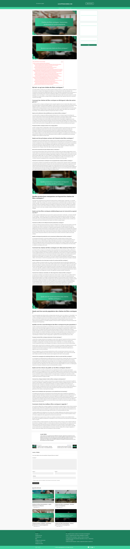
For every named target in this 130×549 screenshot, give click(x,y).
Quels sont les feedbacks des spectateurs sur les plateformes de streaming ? (47, 83)
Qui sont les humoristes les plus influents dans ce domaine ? (44, 68)
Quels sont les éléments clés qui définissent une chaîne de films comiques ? (46, 65)
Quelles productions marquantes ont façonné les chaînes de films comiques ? (48, 70)
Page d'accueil (90, 3)
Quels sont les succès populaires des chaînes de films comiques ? (45, 77)
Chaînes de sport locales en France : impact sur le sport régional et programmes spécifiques (89, 18)
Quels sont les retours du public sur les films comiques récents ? (44, 81)
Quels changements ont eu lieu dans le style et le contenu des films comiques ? (47, 75)
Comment (34, 457)
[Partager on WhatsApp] (94, 547)
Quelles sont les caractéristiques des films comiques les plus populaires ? (46, 78)
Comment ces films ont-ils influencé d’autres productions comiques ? (46, 72)
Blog (36, 538)
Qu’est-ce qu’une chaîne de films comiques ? (41, 63)
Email (56, 471)
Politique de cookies (39, 543)
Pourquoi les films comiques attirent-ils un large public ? (43, 66)
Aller (89, 44)
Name (34, 471)
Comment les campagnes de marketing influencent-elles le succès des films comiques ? (48, 80)
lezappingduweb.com (65, 4)
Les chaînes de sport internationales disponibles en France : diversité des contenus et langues (79, 539)
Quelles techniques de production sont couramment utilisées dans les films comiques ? (48, 73)
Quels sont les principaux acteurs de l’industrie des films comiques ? (45, 67)
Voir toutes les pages (40, 3)
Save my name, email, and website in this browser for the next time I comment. (46, 480)
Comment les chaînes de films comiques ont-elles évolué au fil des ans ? (46, 74)
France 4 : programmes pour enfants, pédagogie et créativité (77, 535)
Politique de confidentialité (40, 540)
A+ (36, 547)
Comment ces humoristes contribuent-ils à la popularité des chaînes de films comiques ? (49, 69)
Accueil (36, 533)
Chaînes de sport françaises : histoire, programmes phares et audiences (79, 541)
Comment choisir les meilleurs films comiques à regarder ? (43, 84)
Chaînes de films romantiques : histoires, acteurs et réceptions (77, 537)
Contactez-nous (38, 537)
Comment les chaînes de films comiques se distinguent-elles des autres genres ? (47, 64)
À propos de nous (38, 535)
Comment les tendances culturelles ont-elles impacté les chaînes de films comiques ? (48, 76)
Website (34, 476)
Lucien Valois (43, 434)
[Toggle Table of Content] (61, 62)
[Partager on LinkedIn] (92, 547)
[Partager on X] (90, 547)
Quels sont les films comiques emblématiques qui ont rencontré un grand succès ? (48, 71)
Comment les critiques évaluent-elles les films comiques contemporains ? (46, 82)
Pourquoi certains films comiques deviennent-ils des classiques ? (45, 79)
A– (39, 547)
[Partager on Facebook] (88, 547)
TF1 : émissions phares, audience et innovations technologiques (78, 533)
